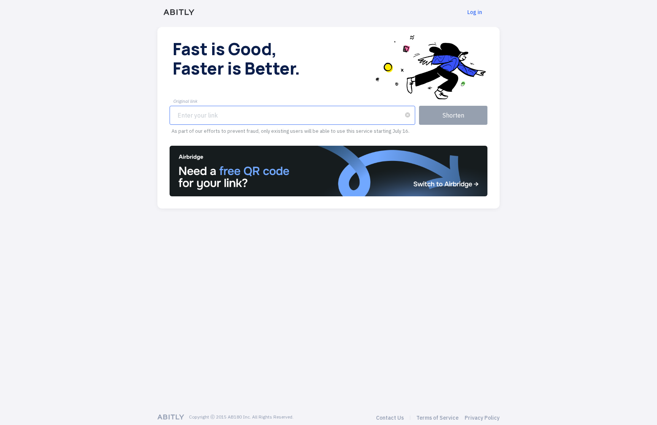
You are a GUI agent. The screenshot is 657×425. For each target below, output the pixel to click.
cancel (408, 115)
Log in (474, 12)
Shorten (453, 115)
